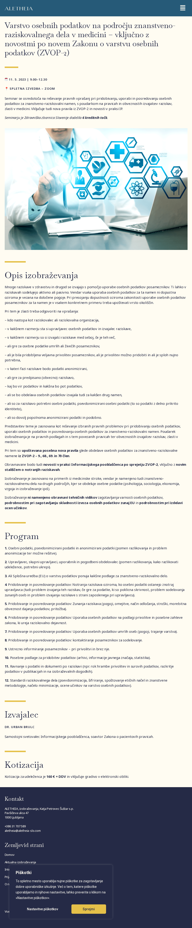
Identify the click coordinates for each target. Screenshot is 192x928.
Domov (10, 855)
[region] (60, 892)
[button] (182, 8)
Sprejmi (89, 909)
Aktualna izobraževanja (20, 862)
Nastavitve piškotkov (42, 909)
